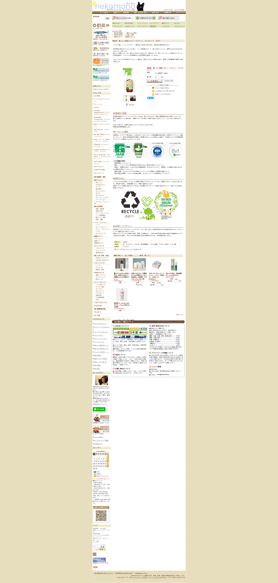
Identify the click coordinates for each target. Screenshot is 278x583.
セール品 (97, 315)
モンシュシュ (98, 104)
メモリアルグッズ (179, 26)
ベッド (97, 225)
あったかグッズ (99, 173)
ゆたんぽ (176, 23)
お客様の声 (167, 12)
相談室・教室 (99, 269)
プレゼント (97, 312)
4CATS (96, 107)
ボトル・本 (98, 267)
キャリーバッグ (100, 277)
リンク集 (95, 542)
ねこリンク (96, 540)
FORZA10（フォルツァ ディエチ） (102, 145)
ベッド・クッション (100, 222)
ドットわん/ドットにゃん (101, 100)
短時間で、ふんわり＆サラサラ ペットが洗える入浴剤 (121, 305)
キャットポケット (100, 227)
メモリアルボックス (100, 302)
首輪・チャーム (100, 275)
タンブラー (98, 289)
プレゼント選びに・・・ (102, 352)
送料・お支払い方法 (140, 12)
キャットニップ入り (101, 197)
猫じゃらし (98, 182)
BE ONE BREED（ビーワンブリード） (102, 135)
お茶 (96, 299)
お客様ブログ (98, 444)
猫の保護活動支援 (100, 309)
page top (179, 314)
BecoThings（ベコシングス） (102, 130)
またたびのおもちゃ (100, 324)
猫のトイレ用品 (100, 217)
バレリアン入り (100, 199)
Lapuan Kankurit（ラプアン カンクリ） (102, 150)
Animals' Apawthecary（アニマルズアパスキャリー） (101, 112)
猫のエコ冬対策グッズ (101, 348)
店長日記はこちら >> (100, 404)
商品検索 (96, 16)
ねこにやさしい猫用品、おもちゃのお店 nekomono (150, 577)
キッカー (97, 187)
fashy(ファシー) (100, 258)
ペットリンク (97, 537)
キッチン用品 (99, 287)
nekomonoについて (141, 573)
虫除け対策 (98, 211)
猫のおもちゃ (98, 180)
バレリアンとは (99, 342)
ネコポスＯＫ (166, 26)
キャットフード (99, 246)
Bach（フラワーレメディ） (101, 125)
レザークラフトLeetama (101, 535)
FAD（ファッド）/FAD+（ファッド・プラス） (102, 140)
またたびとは (98, 335)
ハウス (97, 231)
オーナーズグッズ (100, 282)
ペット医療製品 (100, 215)
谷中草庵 (97, 96)
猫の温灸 (97, 369)
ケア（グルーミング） (102, 213)
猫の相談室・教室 (100, 177)
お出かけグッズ (99, 272)
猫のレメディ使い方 (100, 362)
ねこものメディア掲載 (101, 440)
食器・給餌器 (99, 209)
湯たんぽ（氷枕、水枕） (102, 255)
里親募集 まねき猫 (99, 528)
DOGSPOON (96, 533)
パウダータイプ (129, 249)
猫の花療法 (97, 355)
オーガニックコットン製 (102, 202)
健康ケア (97, 241)
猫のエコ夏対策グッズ (101, 345)
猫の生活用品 (98, 206)
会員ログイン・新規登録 (121, 12)
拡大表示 (131, 104)
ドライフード (99, 248)
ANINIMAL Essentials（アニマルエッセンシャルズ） (102, 119)
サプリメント (98, 239)
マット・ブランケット (102, 229)
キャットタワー (100, 191)
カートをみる (104, 12)
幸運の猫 (97, 295)
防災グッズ (98, 279)
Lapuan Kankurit (101, 260)
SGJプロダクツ (99, 166)
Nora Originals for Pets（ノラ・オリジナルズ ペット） (102, 156)
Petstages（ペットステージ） (101, 162)
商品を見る (139, 284)
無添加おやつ (99, 252)
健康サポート (98, 236)
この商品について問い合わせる (165, 91)
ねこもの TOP (117, 31)
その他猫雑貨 (99, 297)
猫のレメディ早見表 (100, 359)
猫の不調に (97, 365)
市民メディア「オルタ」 (100, 538)
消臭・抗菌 (98, 219)
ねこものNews (98, 437)
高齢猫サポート (99, 243)
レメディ (97, 265)
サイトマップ (180, 12)
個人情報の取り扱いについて (103, 573)
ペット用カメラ (100, 284)
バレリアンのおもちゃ (101, 332)
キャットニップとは (100, 338)
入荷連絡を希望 (168, 80)
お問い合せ (155, 12)
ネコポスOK (98, 305)
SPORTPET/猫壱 (99, 170)
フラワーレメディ (100, 263)
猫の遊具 (97, 189)
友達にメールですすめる (163, 94)
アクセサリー (99, 293)
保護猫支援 (153, 26)
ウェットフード (100, 250)
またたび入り (99, 195)
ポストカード (99, 291)
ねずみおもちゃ (100, 185)
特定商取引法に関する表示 (123, 573)
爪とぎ (97, 193)
